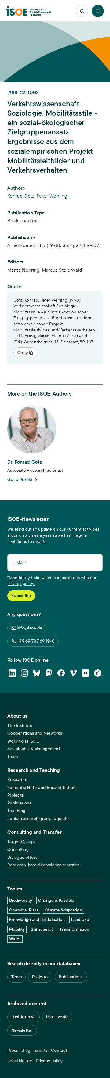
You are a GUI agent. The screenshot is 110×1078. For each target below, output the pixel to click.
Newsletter (22, 1030)
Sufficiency (42, 929)
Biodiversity (20, 900)
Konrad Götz (21, 196)
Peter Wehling (52, 196)
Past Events (57, 1016)
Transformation (74, 929)
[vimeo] (73, 673)
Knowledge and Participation (37, 919)
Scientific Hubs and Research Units (42, 787)
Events (41, 1050)
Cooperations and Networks (34, 733)
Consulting (18, 849)
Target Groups (21, 841)
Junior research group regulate (38, 818)
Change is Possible (56, 900)
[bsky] (37, 673)
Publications (19, 803)
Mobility (17, 929)
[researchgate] (98, 673)
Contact (59, 1050)
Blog (25, 1050)
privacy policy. (21, 583)
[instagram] (24, 673)
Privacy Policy (49, 1060)
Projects (15, 795)
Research (16, 779)
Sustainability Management (33, 748)
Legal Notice (19, 1060)
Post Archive (23, 1016)
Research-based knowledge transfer (43, 865)
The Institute (20, 725)
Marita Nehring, (24, 270)
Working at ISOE (23, 741)
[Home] (28, 11)
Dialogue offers (22, 857)
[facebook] (61, 673)
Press (12, 1050)
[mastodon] (49, 673)
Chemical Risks (23, 910)
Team (12, 756)
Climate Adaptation (63, 910)
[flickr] (85, 673)
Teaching (16, 810)
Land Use (80, 919)
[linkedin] (12, 673)
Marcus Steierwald (62, 270)
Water (15, 938)
